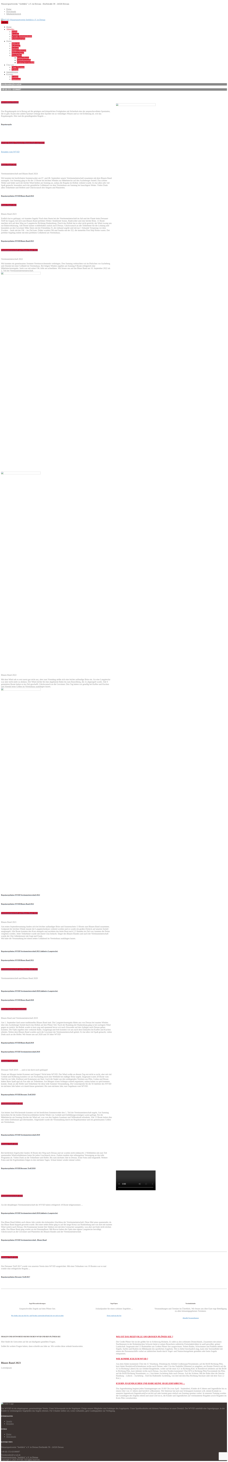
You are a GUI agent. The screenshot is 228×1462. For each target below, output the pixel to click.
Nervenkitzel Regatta (10, 102)
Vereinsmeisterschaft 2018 (12, 1196)
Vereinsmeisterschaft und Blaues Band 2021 (19, 913)
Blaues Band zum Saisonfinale (14, 1009)
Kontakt (15, 77)
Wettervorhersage (19, 51)
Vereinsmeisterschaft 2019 (12, 1103)
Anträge (15, 70)
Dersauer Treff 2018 (9, 1144)
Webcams (16, 43)
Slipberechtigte (18, 53)
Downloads (11, 11)
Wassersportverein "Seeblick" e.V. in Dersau (19, 1457)
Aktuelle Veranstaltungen (191, 1318)
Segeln (14, 32)
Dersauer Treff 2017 (9, 1257)
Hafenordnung (23, 58)
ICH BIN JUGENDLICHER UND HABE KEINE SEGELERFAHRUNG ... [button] (150, 1383)
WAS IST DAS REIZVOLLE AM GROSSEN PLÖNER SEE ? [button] (144, 1336)
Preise (8, 9)
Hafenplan (16, 46)
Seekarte (15, 48)
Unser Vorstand (18, 67)
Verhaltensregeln (24, 60)
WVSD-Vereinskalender (22, 36)
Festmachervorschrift (25, 62)
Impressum (16, 79)
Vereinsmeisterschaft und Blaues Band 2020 (19, 969)
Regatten (15, 34)
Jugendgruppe (12, 72)
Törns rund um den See (114, 1315)
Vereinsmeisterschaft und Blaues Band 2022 (19, 250)
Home (8, 27)
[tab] (171, 1336)
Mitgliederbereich (13, 14)
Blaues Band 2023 (8, 205)
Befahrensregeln (18, 39)
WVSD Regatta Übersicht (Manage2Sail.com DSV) (23, 143)
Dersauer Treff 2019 (9, 1061)
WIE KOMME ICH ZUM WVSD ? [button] (132, 1359)
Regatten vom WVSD (10, 152)
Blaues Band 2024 (8, 165)
